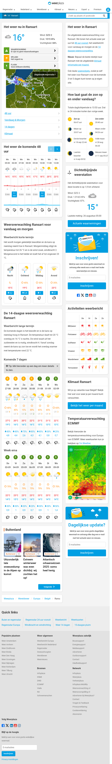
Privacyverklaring (80, 707)
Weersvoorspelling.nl (81, 692)
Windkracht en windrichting (38, 625)
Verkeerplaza (78, 681)
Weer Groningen (8, 659)
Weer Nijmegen (8, 663)
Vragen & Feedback (81, 703)
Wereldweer (42, 9)
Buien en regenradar (11, 619)
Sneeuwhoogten (44, 652)
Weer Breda (6, 652)
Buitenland (13, 530)
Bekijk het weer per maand (87, 405)
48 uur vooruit (81, 43)
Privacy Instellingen (10, 759)
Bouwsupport (78, 641)
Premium (97, 9)
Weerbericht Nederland (46, 644)
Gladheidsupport (80, 663)
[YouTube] (90, 295)
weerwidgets (84, 71)
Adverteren (77, 652)
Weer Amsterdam (9, 641)
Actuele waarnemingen (87, 223)
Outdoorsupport (79, 655)
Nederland (25, 9)
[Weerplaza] (56, 3)
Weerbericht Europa (45, 641)
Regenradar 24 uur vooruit (38, 619)
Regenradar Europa (11, 625)
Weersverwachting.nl (81, 688)
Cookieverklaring (80, 710)
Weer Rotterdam (8, 667)
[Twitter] (82, 295)
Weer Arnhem (7, 644)
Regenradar (8, 9)
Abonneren (77, 714)
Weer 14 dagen (63, 625)
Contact (76, 659)
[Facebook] (78, 295)
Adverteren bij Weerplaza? (83, 695)
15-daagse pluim (83, 625)
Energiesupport (79, 644)
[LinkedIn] (86, 295)
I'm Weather (84, 443)
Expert (84, 9)
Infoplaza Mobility (80, 684)
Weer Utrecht (7, 674)
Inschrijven (86, 285)
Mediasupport (78, 648)
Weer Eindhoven (8, 648)
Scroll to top (107, 759)
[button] (33, 88)
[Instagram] (94, 295)
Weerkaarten (77, 619)
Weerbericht (61, 619)
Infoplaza (41, 673)
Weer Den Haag (8, 655)
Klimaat (58, 9)
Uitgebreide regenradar (44, 75)
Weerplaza (77, 677)
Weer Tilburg (7, 670)
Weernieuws (42, 659)
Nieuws (71, 9)
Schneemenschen (44, 695)
